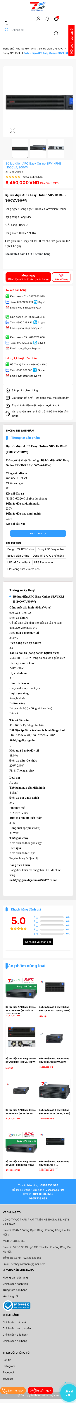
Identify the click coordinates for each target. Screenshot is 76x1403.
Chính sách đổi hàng (15, 1340)
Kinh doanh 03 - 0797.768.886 (27, 337)
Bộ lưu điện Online (18, 555)
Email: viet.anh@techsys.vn (26, 307)
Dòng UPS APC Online (20, 549)
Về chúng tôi (10, 1296)
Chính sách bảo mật (15, 1322)
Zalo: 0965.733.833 (21, 322)
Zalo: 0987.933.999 (21, 302)
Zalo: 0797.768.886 (21, 342)
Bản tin (7, 1359)
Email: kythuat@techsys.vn (25, 375)
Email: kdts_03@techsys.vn (25, 348)
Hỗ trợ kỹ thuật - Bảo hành (22, 358)
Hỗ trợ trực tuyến (71, 40)
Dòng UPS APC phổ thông (48, 555)
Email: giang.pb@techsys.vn (26, 327)
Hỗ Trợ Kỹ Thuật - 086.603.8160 (28, 364)
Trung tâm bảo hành (15, 1289)
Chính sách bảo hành (15, 1334)
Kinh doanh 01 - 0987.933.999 (27, 296)
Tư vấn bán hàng (16, 289)
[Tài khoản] (38, 18)
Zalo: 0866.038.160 (21, 370)
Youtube (8, 1378)
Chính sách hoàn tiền (15, 1283)
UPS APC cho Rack (18, 562)
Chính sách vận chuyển (17, 1328)
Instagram (9, 1366)
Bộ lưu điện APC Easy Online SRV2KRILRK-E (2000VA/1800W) (54, 1165)
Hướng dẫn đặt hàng (15, 1277)
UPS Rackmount (44, 562)
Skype (41, 302)
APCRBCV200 (18, 812)
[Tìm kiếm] (56, 33)
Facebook (9, 1372)
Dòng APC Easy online (51, 549)
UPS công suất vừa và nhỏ (23, 569)
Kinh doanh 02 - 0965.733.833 (27, 316)
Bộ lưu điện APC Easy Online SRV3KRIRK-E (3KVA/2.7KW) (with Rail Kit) (21, 1010)
